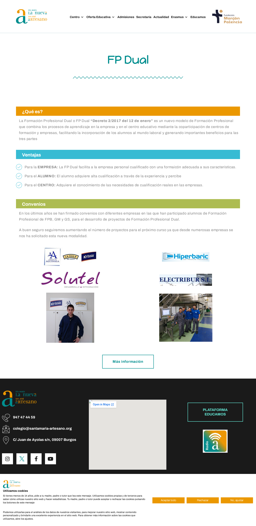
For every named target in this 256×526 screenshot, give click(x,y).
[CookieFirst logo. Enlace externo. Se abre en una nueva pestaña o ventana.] (11, 484)
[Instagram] (7, 458)
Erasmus (177, 17)
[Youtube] (50, 458)
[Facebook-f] (36, 458)
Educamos (198, 17)
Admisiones (125, 17)
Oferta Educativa (98, 17)
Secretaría (143, 17)
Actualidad (161, 17)
